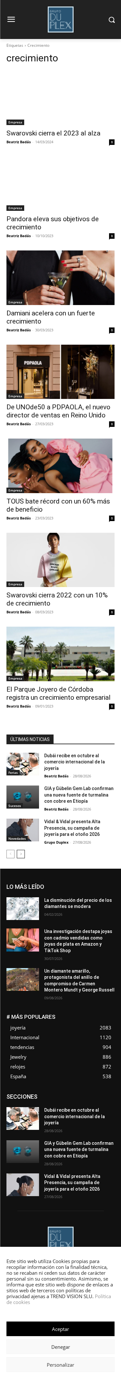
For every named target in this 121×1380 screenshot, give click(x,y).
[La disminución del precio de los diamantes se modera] (22, 908)
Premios (79, 1118)
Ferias (13, 772)
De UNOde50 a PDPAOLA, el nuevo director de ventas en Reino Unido (58, 411)
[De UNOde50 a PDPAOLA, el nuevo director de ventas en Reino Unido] (60, 372)
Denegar (60, 1347)
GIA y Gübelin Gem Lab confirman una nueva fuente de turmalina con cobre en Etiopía (79, 795)
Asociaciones (50, 1094)
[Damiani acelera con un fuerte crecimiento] (60, 277)
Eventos (107, 1099)
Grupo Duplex (56, 842)
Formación (105, 1104)
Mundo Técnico (70, 1113)
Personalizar (60, 1364)
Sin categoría (77, 1123)
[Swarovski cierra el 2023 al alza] (60, 97)
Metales (107, 1108)
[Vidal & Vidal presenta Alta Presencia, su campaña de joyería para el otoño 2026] (22, 830)
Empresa (15, 122)
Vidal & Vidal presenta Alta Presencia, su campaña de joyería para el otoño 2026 (72, 828)
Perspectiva (53, 1118)
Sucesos (14, 805)
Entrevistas (82, 1099)
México (41, 1113)
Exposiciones (55, 1104)
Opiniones (25, 1118)
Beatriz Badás (18, 141)
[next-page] (21, 854)
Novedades (17, 838)
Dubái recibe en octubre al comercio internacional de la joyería (74, 762)
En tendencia (52, 1099)
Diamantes (80, 1094)
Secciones (105, 1118)
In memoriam (26, 1108)
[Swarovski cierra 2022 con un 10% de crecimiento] (60, 560)
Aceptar (60, 1329)
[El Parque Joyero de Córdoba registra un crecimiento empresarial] (60, 654)
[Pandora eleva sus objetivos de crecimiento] (60, 184)
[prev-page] (10, 854)
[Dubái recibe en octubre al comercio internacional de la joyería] (22, 764)
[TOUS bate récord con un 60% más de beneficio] (60, 466)
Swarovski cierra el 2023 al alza (53, 133)
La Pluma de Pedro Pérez (69, 1108)
